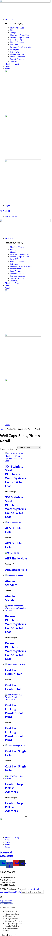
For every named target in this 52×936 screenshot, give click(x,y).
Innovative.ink (33, 889)
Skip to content (6, 900)
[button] (6, 903)
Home (2, 429)
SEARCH (5, 210)
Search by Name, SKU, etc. (10, 892)
